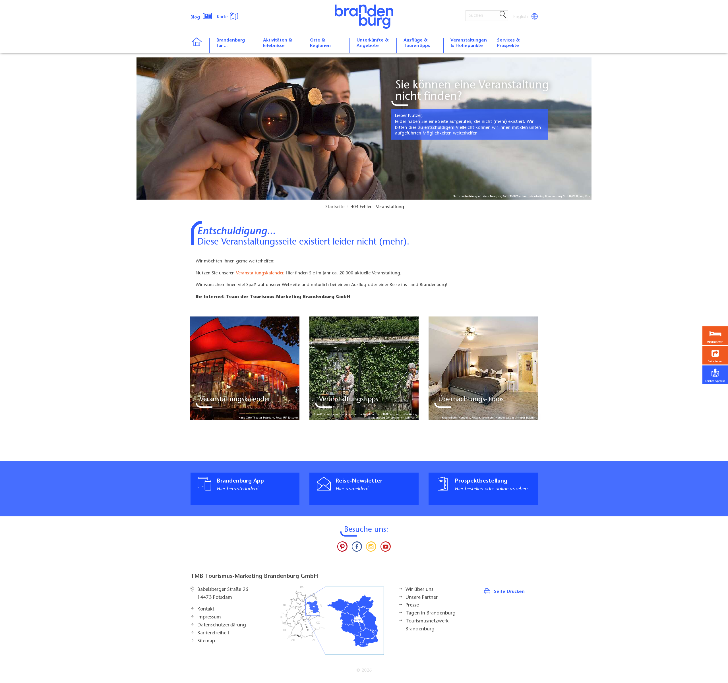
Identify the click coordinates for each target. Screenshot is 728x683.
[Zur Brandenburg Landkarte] (332, 620)
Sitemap (206, 641)
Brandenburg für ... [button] (230, 43)
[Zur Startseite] (199, 45)
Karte (223, 17)
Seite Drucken (509, 591)
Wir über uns (419, 589)
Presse (412, 605)
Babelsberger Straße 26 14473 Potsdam (222, 593)
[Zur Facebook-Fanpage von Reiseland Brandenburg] (357, 548)
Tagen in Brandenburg (431, 613)
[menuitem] (521, 16)
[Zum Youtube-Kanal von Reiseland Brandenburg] (385, 548)
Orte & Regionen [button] (320, 43)
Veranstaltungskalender (259, 273)
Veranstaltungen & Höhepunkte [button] (468, 43)
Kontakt (205, 609)
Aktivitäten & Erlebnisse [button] (277, 43)
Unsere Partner (422, 597)
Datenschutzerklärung (221, 625)
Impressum (209, 617)
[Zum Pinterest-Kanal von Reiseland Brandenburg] (342, 548)
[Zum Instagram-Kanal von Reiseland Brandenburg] (371, 548)
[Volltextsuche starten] (503, 15)
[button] (715, 355)
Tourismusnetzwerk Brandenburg (427, 625)
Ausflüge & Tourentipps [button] (417, 43)
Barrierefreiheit (213, 633)
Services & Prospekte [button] (508, 43)
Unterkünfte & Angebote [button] (373, 43)
